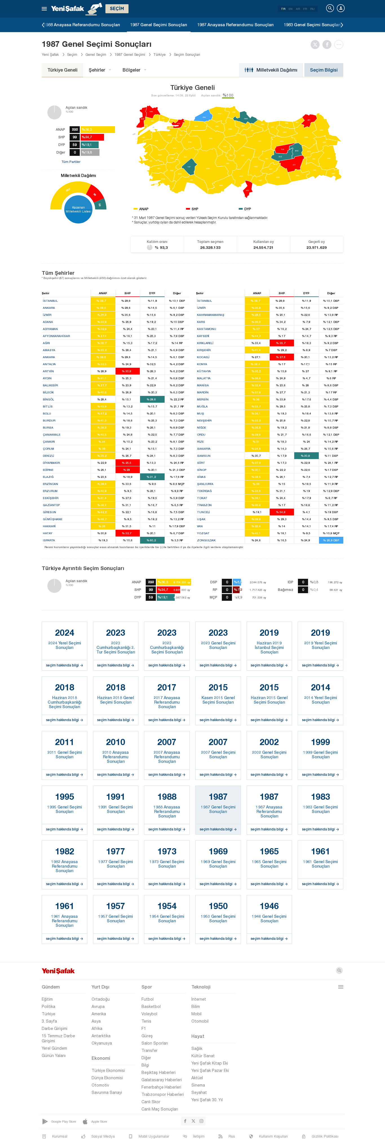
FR (305, 8)
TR (283, 8)
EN (291, 8)
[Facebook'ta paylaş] (328, 44)
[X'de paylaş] (316, 44)
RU (312, 8)
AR (298, 8)
